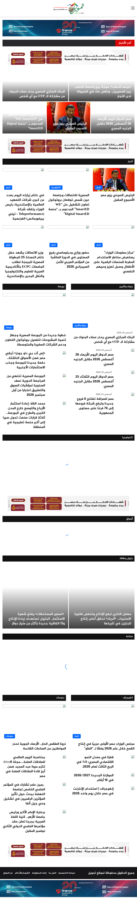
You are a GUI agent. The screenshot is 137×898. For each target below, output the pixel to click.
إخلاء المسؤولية (39, 873)
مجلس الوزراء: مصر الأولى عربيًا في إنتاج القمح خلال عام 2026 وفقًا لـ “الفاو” (106, 746)
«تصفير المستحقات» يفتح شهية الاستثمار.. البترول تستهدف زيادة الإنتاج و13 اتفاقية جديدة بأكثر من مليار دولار (37, 618)
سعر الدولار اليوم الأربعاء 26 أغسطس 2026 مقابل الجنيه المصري (114, 123)
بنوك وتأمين (126, 287)
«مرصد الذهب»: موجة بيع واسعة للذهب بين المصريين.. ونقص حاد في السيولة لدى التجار (103, 91)
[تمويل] (68, 8)
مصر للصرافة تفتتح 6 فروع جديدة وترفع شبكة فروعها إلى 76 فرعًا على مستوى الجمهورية (94, 406)
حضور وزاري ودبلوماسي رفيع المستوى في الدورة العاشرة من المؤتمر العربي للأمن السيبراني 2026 (69, 260)
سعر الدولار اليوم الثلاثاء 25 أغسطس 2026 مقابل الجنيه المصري (94, 381)
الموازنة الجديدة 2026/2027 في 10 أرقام (94, 778)
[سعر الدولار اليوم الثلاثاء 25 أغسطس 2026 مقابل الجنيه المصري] (132, 372)
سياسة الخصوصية (66, 873)
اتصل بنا (52, 873)
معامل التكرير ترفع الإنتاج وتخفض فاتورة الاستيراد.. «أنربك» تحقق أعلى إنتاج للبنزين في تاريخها (102, 618)
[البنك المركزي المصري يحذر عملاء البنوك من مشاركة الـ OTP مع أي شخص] (35, 85)
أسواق (129, 519)
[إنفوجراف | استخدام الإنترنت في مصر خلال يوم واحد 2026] (132, 788)
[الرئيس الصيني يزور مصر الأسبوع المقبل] (68, 117)
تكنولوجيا (127, 437)
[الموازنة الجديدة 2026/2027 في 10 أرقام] (132, 775)
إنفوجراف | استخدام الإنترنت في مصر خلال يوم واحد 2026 (93, 791)
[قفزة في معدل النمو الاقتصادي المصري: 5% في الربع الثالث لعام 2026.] (132, 756)
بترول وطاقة (126, 558)
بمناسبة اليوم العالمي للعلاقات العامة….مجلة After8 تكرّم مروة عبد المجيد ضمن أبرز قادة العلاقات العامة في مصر (24, 767)
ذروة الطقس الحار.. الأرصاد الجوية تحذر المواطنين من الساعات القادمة (39, 746)
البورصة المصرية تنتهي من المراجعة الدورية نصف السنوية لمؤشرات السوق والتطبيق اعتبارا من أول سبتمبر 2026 (26, 385)
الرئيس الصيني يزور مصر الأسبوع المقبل (70, 126)
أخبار (130, 161)
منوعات (60, 698)
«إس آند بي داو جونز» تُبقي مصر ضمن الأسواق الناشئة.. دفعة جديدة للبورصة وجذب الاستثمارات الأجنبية (25, 360)
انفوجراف (128, 698)
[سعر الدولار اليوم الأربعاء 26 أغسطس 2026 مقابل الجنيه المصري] (132, 350)
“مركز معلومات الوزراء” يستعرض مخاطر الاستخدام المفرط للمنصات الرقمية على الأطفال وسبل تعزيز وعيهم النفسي (113, 262)
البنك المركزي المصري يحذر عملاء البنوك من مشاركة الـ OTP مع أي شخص (37, 94)
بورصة (61, 287)
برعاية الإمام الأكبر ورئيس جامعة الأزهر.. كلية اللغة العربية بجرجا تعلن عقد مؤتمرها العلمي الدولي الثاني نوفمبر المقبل (24, 822)
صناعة (129, 636)
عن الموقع (8, 873)
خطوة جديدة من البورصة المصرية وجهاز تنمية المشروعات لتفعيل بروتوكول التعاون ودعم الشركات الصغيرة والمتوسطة (35, 340)
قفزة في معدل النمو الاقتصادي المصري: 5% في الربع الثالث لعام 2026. (95, 762)
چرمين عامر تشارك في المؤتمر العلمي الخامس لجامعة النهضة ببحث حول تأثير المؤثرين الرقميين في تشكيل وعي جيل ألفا (24, 794)
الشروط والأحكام (22, 873)
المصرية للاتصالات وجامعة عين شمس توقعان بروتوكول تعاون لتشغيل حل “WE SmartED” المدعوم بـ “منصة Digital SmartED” (24, 116)
